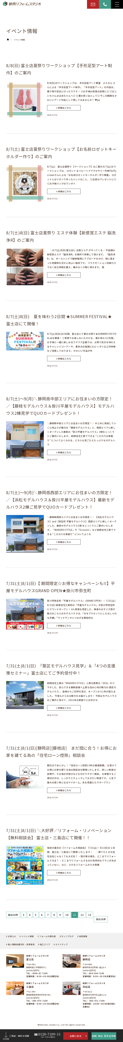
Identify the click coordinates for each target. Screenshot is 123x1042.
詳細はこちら (64, 107)
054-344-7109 (96, 973)
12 (82, 914)
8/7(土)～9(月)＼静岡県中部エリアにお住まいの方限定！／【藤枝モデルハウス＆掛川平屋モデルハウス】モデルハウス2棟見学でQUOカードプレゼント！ (60, 406)
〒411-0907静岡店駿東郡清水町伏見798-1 (38, 993)
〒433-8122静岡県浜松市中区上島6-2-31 (94, 993)
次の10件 (101, 919)
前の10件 (13, 914)
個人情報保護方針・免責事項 (21, 944)
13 (89, 914)
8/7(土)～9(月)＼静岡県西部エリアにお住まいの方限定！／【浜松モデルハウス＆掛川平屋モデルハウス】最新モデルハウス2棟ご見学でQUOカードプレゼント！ (60, 500)
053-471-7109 (97, 1000)
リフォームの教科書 (46, 936)
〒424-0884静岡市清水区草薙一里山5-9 (94, 966)
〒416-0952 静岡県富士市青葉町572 (36, 966)
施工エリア (45, 944)
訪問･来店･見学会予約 (104, 1036)
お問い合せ (76, 1036)
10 (67, 914)
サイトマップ (61, 944)
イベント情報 (19, 39)
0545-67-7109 (40, 973)
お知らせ (12, 936)
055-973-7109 (40, 1000)
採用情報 (83, 936)
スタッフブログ (66, 936)
